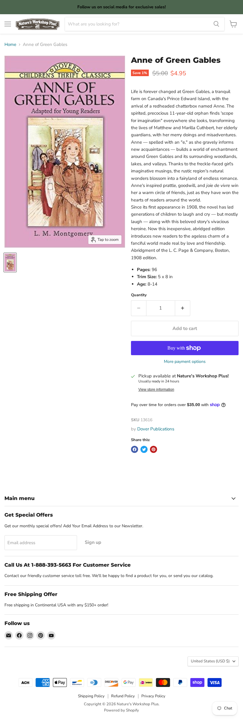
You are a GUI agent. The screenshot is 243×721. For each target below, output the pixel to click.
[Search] (216, 24)
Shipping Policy (91, 696)
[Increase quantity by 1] (182, 308)
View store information (156, 389)
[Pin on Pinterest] (153, 449)
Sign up (93, 542)
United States (210, 661)
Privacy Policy (153, 696)
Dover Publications (155, 429)
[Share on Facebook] (134, 449)
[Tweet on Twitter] (144, 449)
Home (10, 44)
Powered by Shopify (121, 710)
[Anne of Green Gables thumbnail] (10, 262)
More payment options (185, 361)
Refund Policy (123, 696)
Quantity (139, 295)
